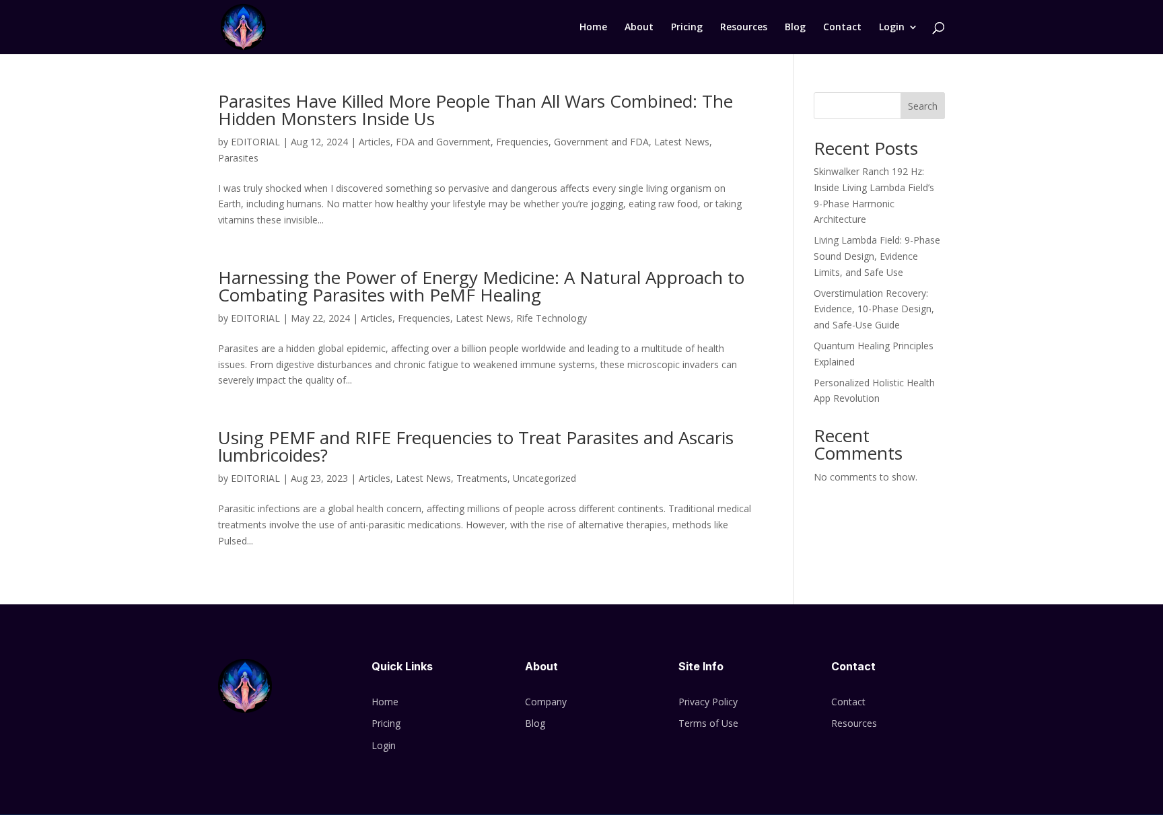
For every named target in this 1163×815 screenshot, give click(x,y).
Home (593, 27)
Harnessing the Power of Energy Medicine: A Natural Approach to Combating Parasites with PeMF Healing (481, 286)
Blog (795, 27)
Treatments (481, 478)
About (639, 27)
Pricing (687, 27)
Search (923, 106)
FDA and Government (443, 141)
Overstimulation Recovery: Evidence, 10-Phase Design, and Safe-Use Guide (874, 309)
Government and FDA (601, 141)
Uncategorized (544, 478)
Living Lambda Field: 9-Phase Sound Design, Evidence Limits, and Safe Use (877, 256)
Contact (842, 27)
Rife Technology (551, 318)
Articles (374, 141)
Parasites (238, 157)
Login (892, 27)
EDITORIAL (255, 141)
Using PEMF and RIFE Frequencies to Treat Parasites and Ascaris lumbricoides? (476, 446)
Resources (743, 27)
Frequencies (522, 141)
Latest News (681, 141)
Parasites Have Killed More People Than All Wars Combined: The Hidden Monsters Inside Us (475, 110)
